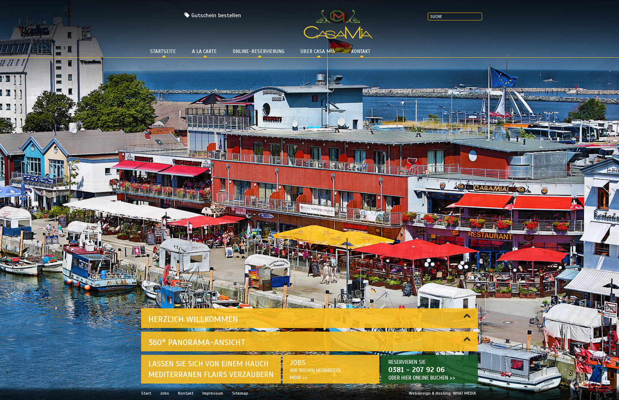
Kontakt (360, 51)
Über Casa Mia (318, 51)
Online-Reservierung (258, 51)
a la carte (204, 51)
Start (146, 393)
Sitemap (240, 393)
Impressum (212, 393)
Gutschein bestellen (216, 15)
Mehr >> (298, 378)
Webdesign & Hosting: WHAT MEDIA (442, 393)
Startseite (163, 51)
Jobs (164, 393)
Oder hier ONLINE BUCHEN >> (421, 378)
